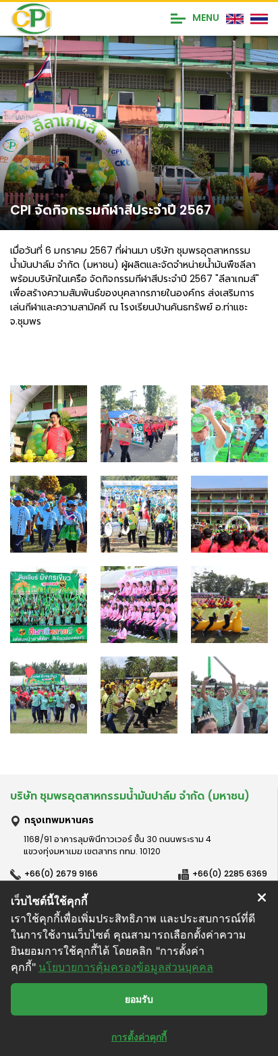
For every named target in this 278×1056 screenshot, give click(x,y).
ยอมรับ (139, 999)
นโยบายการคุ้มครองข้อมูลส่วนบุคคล (125, 967)
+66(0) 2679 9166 (61, 873)
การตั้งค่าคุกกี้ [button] (139, 1037)
